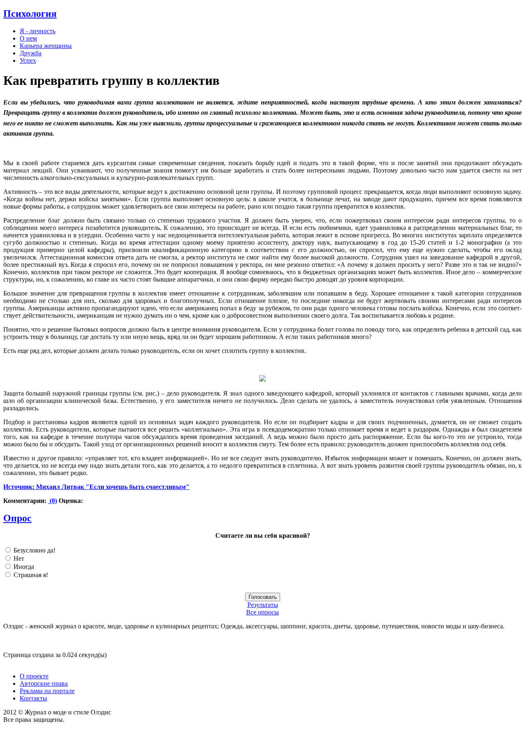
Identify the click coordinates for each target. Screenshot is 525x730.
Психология (30, 13)
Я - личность (37, 30)
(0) (52, 500)
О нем (28, 38)
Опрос (17, 518)
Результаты (262, 604)
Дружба (30, 53)
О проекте (34, 676)
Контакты (33, 698)
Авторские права (44, 683)
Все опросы (262, 612)
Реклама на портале (47, 690)
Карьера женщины (46, 45)
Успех (28, 60)
